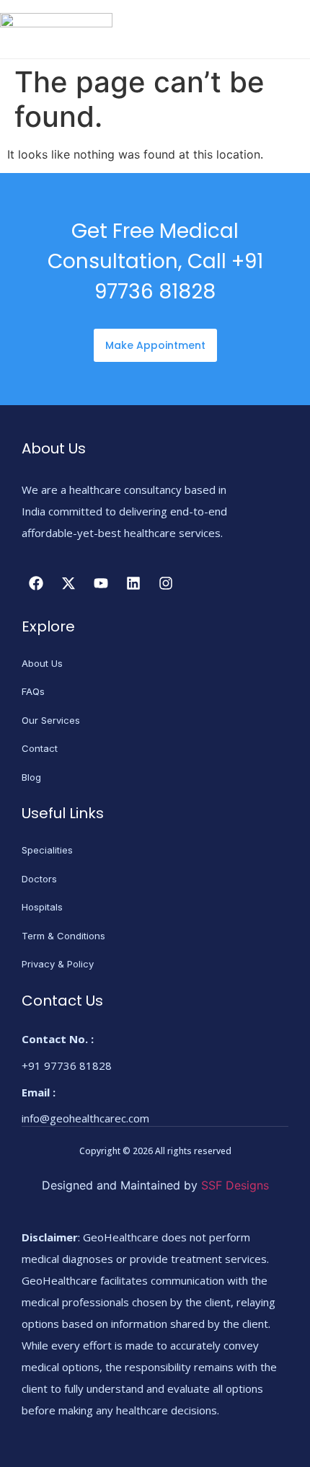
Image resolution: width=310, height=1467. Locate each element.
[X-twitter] (68, 583)
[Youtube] (101, 583)
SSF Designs (235, 1185)
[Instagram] (165, 583)
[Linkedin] (133, 583)
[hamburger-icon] (294, 31)
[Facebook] (36, 583)
